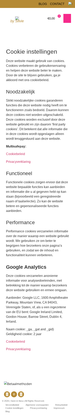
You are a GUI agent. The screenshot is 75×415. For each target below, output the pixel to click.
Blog (43, 4)
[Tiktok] (14, 394)
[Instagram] (21, 394)
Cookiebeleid (15, 154)
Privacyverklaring (18, 161)
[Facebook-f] (7, 394)
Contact (57, 4)
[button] (67, 18)
